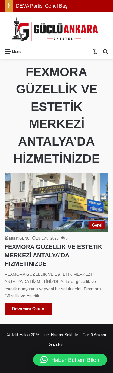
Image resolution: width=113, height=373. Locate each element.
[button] (70, 360)
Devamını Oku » (28, 308)
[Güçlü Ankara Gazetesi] (56, 29)
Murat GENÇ (19, 238)
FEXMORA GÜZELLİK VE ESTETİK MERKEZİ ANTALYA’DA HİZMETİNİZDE (53, 255)
